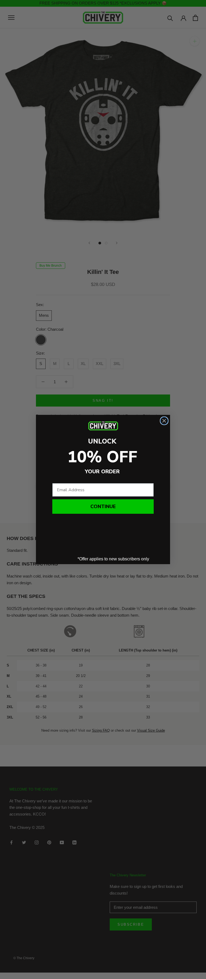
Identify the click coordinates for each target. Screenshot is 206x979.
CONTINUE (103, 506)
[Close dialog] (164, 421)
